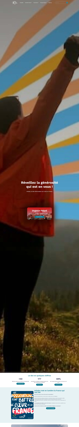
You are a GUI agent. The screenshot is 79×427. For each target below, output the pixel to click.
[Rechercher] (67, 2)
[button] (50, 209)
